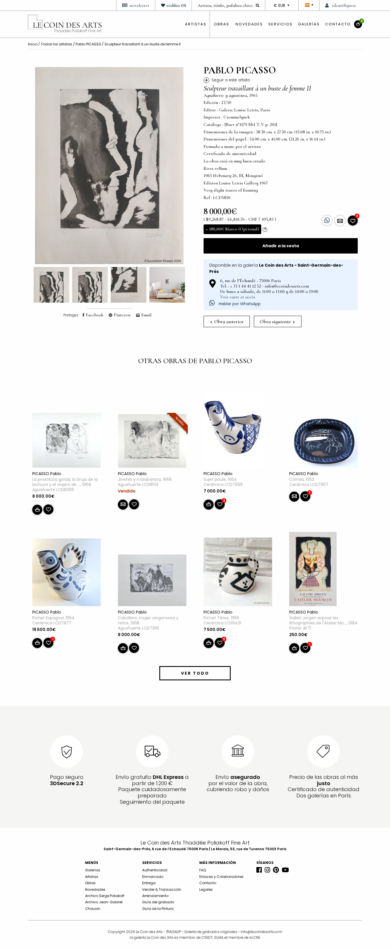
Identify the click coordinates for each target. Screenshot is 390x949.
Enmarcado (152, 876)
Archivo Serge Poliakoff (104, 895)
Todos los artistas (56, 44)
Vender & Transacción (161, 889)
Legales (206, 889)
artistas (195, 24)
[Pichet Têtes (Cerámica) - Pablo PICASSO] (238, 573)
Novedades (249, 24)
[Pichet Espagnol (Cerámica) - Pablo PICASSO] (66, 573)
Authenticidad (154, 870)
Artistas (91, 876)
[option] (109, 165)
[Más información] (340, 221)
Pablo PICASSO (88, 44)
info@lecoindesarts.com (261, 931)
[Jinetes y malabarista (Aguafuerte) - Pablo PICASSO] (152, 442)
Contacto (338, 24)
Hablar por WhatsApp (239, 304)
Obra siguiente (276, 321)
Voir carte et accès (237, 297)
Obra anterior (228, 321)
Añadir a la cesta (280, 246)
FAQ (202, 870)
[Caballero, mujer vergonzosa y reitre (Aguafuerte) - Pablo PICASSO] (152, 581)
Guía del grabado (158, 902)
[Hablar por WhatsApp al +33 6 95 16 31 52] (327, 221)
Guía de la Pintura (158, 908)
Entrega (149, 882)
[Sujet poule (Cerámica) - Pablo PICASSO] (233, 432)
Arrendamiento (155, 895)
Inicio (32, 44)
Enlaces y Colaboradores (221, 876)
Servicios (280, 24)
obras (221, 24)
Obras (90, 882)
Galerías (309, 24)
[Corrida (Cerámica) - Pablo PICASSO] (323, 443)
